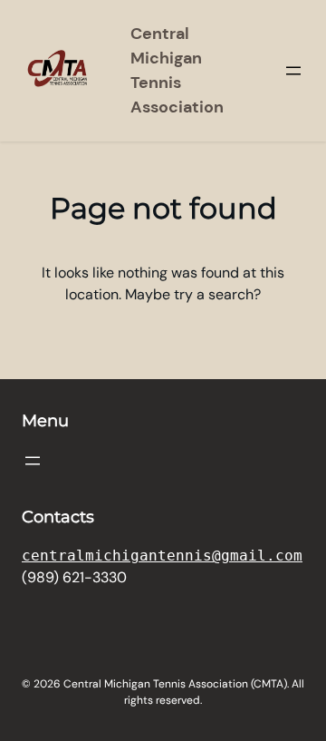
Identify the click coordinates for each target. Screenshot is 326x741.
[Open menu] (293, 71)
